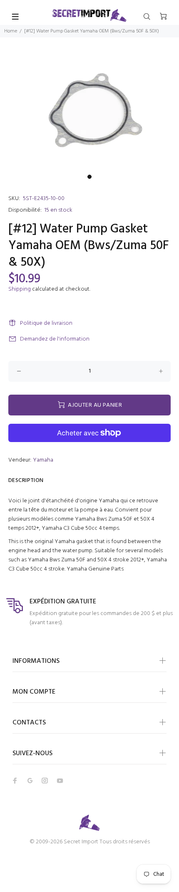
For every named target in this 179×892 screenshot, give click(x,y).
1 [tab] (89, 177)
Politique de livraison (46, 323)
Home (10, 31)
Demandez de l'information (55, 339)
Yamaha (43, 460)
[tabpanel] (89, 110)
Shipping (19, 289)
